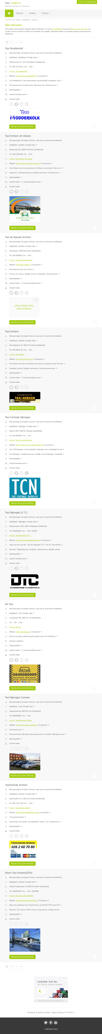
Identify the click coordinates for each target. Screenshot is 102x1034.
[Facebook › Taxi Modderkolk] (16, 104)
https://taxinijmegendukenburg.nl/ (28, 540)
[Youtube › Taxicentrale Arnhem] (27, 836)
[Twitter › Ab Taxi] (11, 660)
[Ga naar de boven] (95, 126)
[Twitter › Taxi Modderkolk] (11, 104)
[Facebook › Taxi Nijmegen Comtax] (16, 749)
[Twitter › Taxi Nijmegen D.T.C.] (11, 568)
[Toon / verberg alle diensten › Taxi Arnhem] (51, 368)
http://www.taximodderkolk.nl (26, 76)
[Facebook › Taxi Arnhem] (16, 387)
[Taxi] (9, 13)
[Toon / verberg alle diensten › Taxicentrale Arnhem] (51, 822)
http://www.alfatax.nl (23, 265)
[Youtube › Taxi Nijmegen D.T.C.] (27, 568)
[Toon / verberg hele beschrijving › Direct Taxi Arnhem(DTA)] (51, 905)
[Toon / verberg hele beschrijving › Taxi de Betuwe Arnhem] (51, 269)
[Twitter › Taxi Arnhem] (11, 387)
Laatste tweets (15, 182)
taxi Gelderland (56, 29)
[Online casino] (52, 977)
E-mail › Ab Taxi (15, 627)
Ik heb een (87, 2)
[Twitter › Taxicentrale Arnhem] (11, 836)
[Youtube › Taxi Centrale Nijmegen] (27, 473)
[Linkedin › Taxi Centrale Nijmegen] (22, 473)
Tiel (20, 613)
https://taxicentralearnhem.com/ (27, 812)
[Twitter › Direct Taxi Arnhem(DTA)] (11, 924)
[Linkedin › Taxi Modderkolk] (22, 104)
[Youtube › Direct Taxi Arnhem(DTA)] (27, 924)
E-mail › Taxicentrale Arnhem (19, 808)
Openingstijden (15, 90)
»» (21, 42)
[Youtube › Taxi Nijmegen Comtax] (27, 749)
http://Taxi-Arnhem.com (24, 359)
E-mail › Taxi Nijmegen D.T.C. (20, 535)
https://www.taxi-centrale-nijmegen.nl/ (29, 445)
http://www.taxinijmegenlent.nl (27, 725)
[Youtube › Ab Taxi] (27, 660)
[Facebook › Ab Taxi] (16, 660)
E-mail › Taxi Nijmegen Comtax (20, 720)
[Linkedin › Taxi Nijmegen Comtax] (22, 749)
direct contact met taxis (78, 29)
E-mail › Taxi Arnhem (16, 354)
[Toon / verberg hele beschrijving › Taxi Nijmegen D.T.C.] (51, 545)
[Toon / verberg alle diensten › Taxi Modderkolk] (51, 85)
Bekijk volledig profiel (22, 127)
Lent (20, 706)
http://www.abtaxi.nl (23, 632)
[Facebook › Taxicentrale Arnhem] (16, 836)
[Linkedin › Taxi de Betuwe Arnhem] (22, 293)
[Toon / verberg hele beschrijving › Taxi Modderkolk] (51, 80)
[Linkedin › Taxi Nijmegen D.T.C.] (22, 568)
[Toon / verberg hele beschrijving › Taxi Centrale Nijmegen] (51, 449)
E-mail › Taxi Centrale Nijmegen (20, 440)
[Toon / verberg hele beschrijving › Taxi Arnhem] (51, 363)
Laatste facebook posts (18, 94)
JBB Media (49, 1029)
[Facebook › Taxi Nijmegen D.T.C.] (16, 568)
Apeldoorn (22, 57)
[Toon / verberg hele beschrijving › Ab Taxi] (51, 636)
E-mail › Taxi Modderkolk (18, 71)
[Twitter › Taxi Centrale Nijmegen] (11, 473)
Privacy (55, 1029)
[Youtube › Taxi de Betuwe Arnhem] (27, 293)
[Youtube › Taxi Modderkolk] (27, 104)
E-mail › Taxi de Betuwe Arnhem (20, 260)
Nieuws (19, 13)
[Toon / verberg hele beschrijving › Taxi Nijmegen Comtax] (51, 729)
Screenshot (43, 76)
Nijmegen (22, 426)
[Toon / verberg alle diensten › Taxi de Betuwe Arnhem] (51, 274)
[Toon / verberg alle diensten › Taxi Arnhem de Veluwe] (51, 173)
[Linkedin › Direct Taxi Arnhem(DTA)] (22, 924)
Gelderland (13, 57)
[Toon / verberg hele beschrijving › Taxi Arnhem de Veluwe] (51, 168)
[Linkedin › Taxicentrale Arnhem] (22, 836)
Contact (45, 13)
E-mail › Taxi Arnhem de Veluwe (20, 159)
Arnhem (21, 145)
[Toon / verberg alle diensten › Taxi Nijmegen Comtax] (51, 734)
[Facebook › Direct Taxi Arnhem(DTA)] (16, 924)
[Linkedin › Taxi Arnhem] (22, 387)
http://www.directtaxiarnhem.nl (27, 900)
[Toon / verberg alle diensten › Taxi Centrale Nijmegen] (51, 454)
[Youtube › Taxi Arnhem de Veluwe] (27, 192)
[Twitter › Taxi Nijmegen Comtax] (11, 749)
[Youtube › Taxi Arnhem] (27, 387)
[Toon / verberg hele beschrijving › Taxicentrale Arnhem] (51, 817)
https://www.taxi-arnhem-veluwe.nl (28, 163)
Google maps (33, 57)
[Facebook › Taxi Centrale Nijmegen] (16, 473)
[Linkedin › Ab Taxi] (22, 660)
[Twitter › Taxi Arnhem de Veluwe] (11, 192)
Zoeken (32, 13)
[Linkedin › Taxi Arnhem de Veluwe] (22, 192)
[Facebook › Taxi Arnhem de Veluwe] (16, 192)
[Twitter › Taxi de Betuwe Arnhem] (11, 293)
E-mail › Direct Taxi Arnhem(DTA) (21, 896)
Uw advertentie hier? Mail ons (51, 1001)
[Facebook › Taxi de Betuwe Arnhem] (16, 293)
